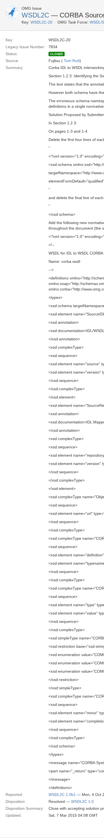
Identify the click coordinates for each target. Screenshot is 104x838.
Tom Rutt (72, 60)
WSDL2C (35, 15)
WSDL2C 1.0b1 (62, 794)
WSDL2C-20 (41, 22)
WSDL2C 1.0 (82, 801)
